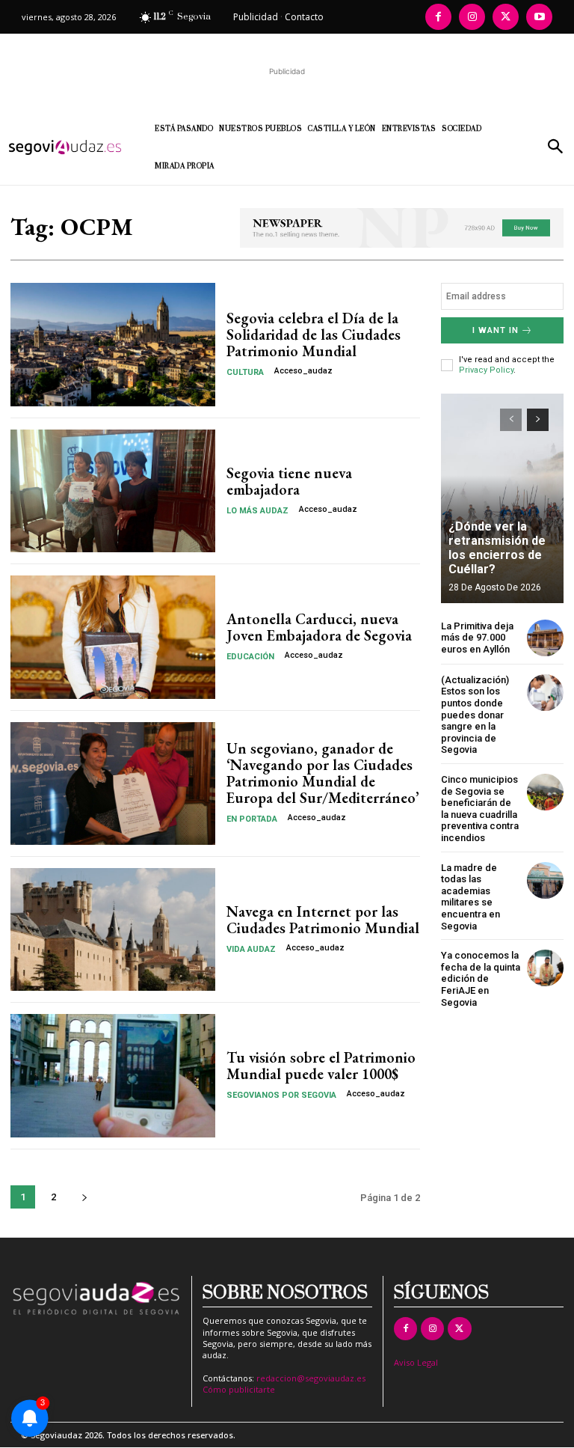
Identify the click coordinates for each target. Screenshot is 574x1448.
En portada (251, 819)
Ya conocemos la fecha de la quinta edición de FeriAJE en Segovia (480, 978)
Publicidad (255, 16)
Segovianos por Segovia (281, 1095)
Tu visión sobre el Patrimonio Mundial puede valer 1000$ (321, 1066)
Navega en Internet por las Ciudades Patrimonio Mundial (322, 920)
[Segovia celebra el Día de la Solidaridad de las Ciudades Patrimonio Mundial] (112, 344)
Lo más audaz (257, 511)
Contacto (304, 16)
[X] (506, 17)
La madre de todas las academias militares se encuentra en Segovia (470, 897)
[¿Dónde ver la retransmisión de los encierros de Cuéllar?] (502, 498)
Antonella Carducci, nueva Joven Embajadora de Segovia (319, 627)
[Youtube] (539, 17)
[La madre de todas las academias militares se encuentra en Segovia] (545, 880)
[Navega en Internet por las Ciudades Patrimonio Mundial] (112, 929)
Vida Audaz (251, 949)
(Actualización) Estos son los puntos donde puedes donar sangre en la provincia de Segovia (475, 715)
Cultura (245, 372)
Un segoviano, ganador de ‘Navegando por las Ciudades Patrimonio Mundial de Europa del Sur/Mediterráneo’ (322, 773)
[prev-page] (511, 420)
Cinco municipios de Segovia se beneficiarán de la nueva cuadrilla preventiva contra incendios (480, 808)
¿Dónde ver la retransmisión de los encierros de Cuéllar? (497, 548)
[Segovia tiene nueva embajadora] (112, 491)
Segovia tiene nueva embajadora (289, 481)
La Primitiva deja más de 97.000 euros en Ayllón (477, 637)
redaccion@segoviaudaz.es (310, 1378)
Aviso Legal (416, 1362)
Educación (250, 657)
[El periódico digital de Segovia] (71, 147)
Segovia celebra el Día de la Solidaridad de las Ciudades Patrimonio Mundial (313, 334)
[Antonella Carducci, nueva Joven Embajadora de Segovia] (112, 636)
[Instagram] (472, 17)
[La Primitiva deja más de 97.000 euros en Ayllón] (545, 638)
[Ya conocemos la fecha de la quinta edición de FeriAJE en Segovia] (545, 968)
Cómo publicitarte (239, 1389)
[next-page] (84, 1197)
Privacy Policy (486, 370)
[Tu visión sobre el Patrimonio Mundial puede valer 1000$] (112, 1075)
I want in (495, 330)
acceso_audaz (303, 371)
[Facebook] (438, 17)
